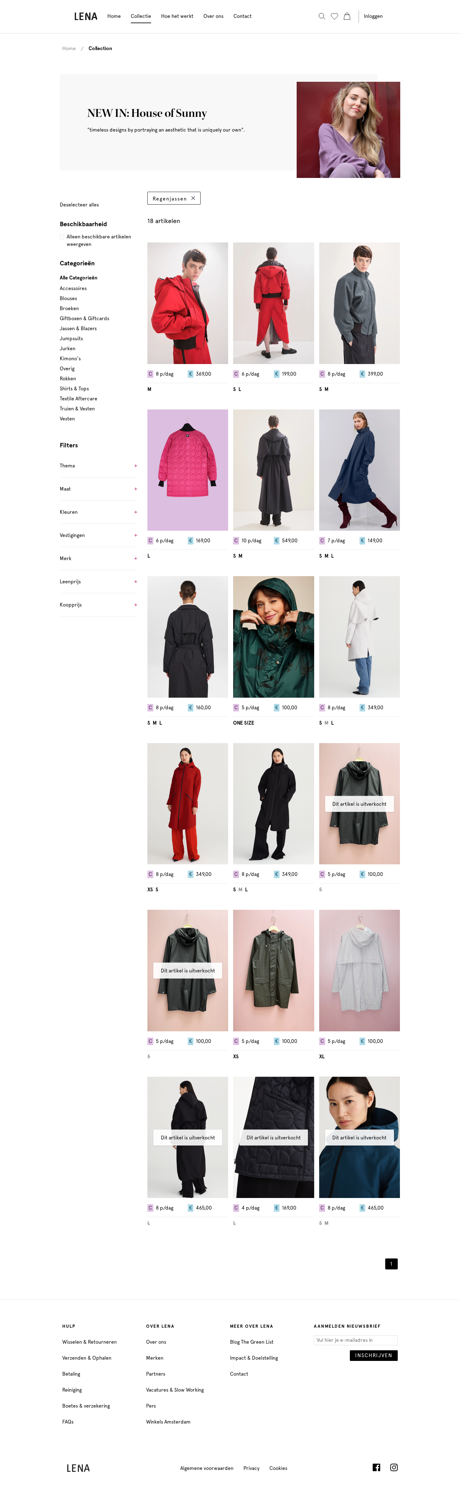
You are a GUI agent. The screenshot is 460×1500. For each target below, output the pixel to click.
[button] (98, 467)
